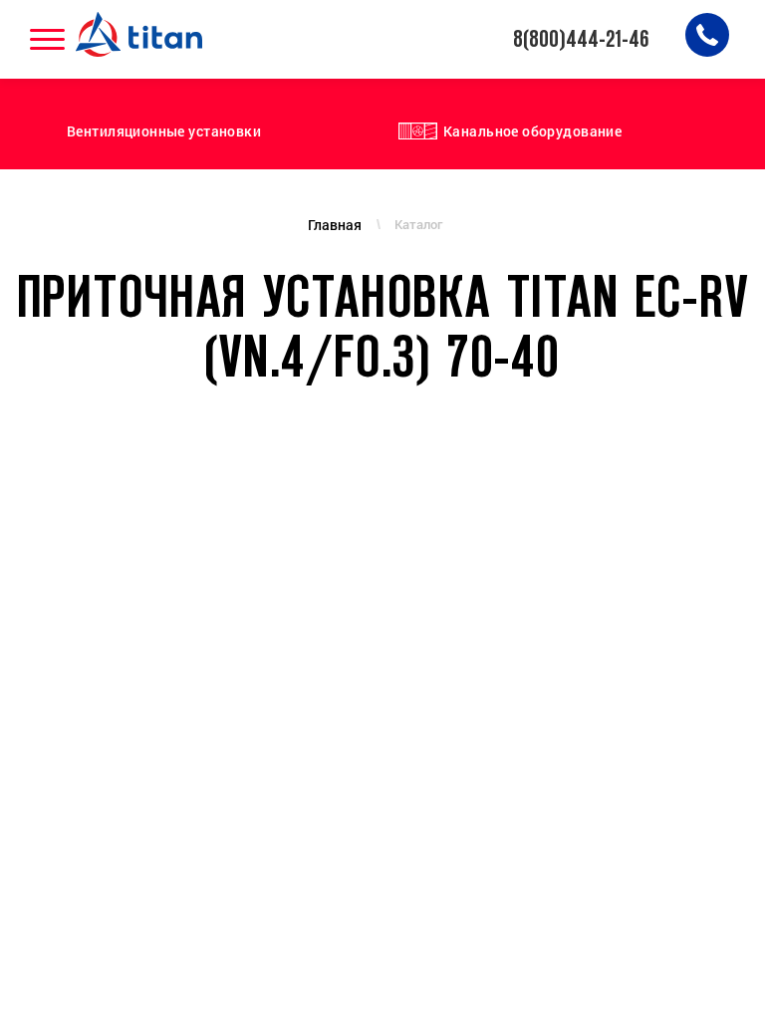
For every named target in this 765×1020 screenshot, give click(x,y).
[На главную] (140, 34)
